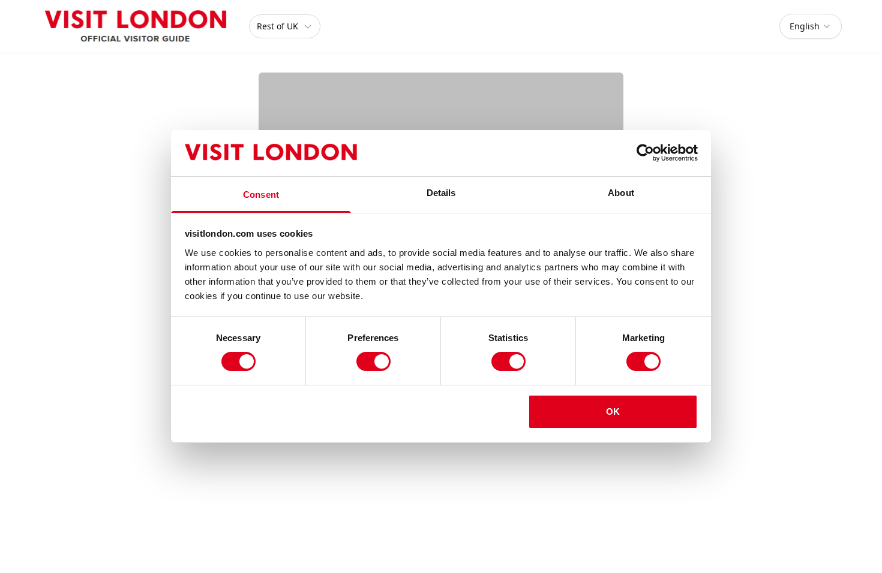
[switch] (373, 361)
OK (613, 411)
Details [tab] (441, 193)
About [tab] (621, 193)
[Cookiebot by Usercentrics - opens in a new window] (645, 153)
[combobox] (810, 26)
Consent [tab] (261, 194)
